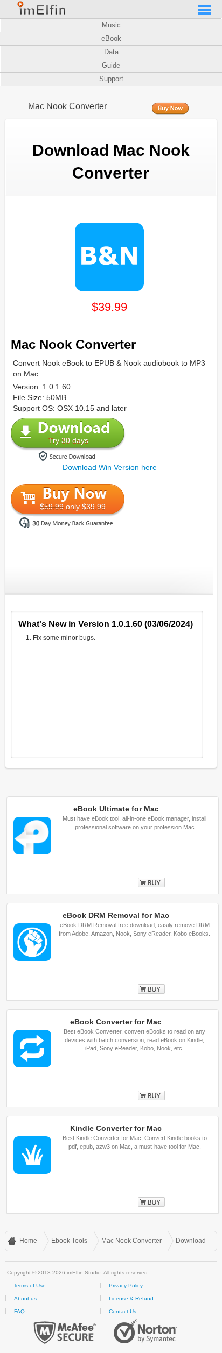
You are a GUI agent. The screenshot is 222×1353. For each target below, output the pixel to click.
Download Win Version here (110, 467)
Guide (111, 65)
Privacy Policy (126, 1285)
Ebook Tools (69, 1240)
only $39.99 (73, 506)
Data (111, 52)
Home (28, 1240)
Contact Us (122, 1311)
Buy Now (170, 109)
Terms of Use (29, 1285)
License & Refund (131, 1298)
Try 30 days (68, 440)
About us (25, 1298)
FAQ (19, 1311)
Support (111, 79)
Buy (151, 882)
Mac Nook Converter (131, 1240)
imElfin (42, 8)
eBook (111, 38)
